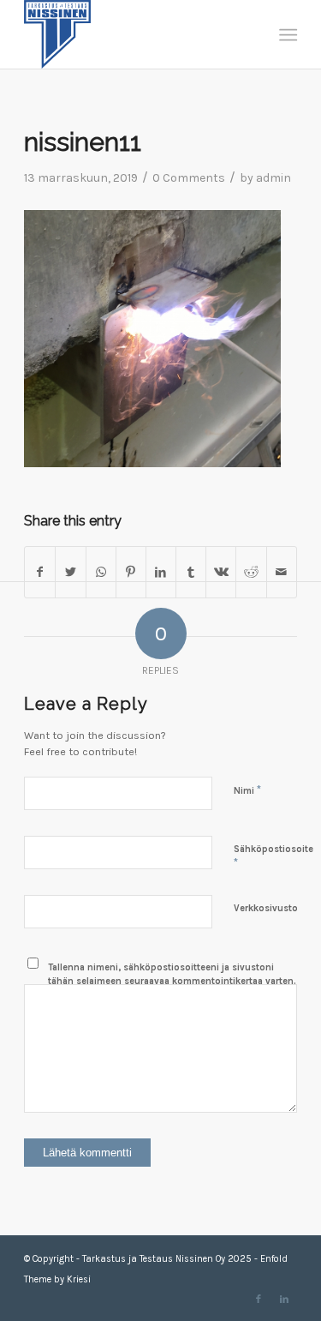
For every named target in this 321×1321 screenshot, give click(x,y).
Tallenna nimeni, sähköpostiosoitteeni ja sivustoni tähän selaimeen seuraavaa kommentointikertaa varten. (172, 975)
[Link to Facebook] (258, 1299)
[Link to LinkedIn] (284, 1299)
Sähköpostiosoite (273, 857)
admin (273, 178)
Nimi (247, 790)
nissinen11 (82, 142)
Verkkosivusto (266, 908)
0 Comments (188, 178)
